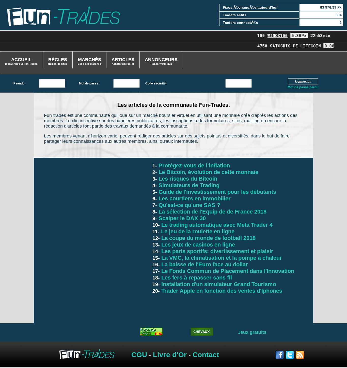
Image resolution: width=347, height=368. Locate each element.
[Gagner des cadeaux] (151, 334)
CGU (139, 355)
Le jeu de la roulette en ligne (197, 231)
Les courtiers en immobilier (194, 198)
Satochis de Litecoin (292, 45)
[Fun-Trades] (63, 14)
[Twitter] (291, 356)
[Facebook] (281, 356)
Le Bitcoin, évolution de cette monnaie (207, 172)
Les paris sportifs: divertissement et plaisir (216, 251)
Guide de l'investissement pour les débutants (216, 192)
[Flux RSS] (300, 356)
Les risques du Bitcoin (187, 179)
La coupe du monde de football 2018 (208, 238)
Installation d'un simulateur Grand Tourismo (218, 284)
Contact (206, 355)
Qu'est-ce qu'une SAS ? (188, 205)
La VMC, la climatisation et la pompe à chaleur (221, 258)
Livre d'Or (170, 355)
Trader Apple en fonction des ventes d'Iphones (221, 291)
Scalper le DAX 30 (181, 218)
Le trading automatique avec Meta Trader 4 (216, 225)
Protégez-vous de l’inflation (193, 165)
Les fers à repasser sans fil (196, 277)
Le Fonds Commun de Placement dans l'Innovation (227, 271)
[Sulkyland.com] (202, 334)
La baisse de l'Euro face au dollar (204, 264)
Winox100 (274, 35)
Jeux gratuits (252, 332)
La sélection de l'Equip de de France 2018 (211, 211)
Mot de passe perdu (303, 87)
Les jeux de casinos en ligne (197, 244)
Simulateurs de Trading (188, 185)
